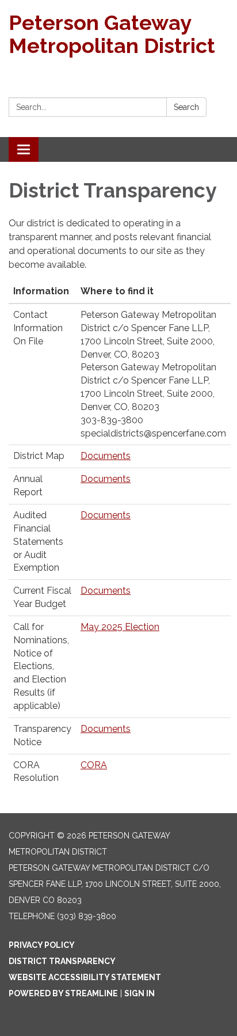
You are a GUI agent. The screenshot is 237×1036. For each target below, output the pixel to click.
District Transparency (62, 961)
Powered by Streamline (63, 993)
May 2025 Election (120, 626)
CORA (94, 765)
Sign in (139, 993)
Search (186, 107)
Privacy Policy (42, 945)
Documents (106, 455)
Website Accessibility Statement (85, 977)
